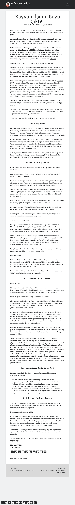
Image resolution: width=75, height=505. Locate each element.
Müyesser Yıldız (21, 3)
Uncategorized (23, 459)
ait (27, 74)
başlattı (28, 176)
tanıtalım (60, 81)
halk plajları (46, 185)
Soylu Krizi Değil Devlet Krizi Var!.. (22, 470)
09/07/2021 (31, 25)
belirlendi (53, 59)
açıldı (53, 185)
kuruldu (37, 54)
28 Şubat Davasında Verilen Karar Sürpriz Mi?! (53, 471)
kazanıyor (33, 148)
